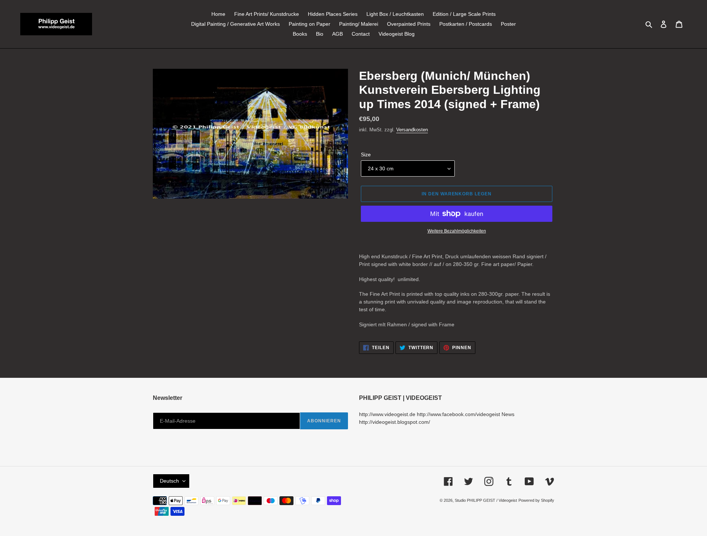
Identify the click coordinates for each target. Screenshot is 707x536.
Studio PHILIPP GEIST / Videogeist (486, 500)
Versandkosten (412, 129)
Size (366, 154)
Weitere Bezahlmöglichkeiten (457, 231)
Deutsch (169, 481)
